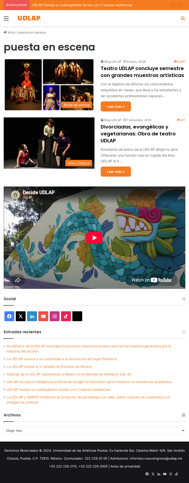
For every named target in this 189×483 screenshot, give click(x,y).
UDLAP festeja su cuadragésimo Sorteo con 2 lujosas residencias (82, 5)
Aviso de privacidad (125, 466)
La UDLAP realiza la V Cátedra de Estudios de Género (49, 367)
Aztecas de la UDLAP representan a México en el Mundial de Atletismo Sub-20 (69, 374)
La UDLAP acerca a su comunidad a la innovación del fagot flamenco (62, 359)
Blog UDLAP (113, 61)
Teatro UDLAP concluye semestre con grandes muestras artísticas (142, 72)
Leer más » (116, 106)
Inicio (11, 32)
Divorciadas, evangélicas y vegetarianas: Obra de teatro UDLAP (138, 133)
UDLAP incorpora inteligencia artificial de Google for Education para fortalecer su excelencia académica (89, 382)
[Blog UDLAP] (29, 18)
